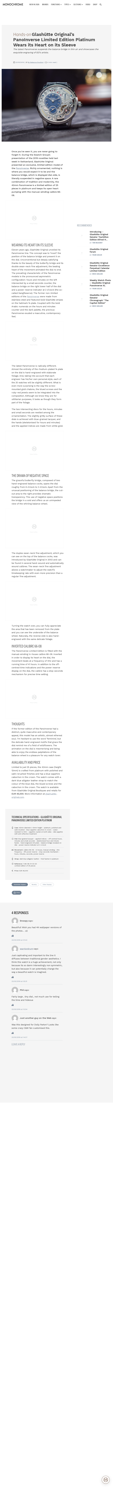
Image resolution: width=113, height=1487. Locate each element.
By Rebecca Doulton (35, 62)
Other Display (47, 884)
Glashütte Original (20, 884)
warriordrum (26, 949)
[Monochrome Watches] (13, 4)
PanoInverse (22, 168)
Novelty (34, 884)
